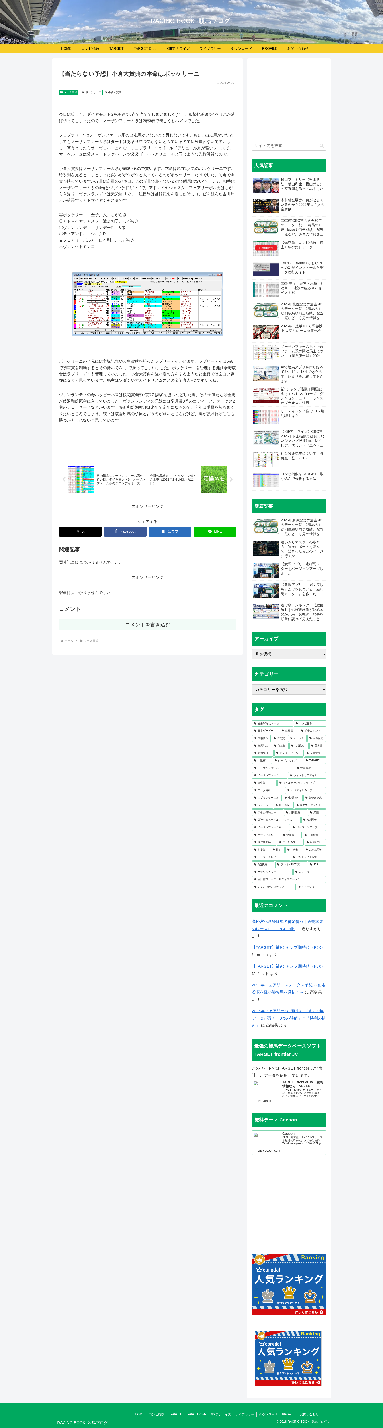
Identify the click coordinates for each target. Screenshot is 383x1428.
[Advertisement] (289, 102)
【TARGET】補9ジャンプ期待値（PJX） (288, 947)
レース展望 (70, 92)
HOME (139, 1414)
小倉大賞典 (114, 92)
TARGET (175, 1414)
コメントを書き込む (147, 624)
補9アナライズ (221, 1414)
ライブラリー (245, 1414)
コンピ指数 (156, 1414)
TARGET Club (196, 1414)
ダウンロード (268, 1414)
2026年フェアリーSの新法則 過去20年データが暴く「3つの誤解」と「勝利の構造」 (289, 1018)
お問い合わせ (309, 1414)
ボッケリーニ (93, 92)
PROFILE (288, 1414)
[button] (322, 145)
